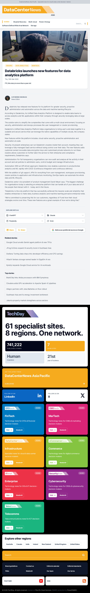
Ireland (35, 544)
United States (75, 544)
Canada (19, 544)
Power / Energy (44, 22)
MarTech (35, 65)
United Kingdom (60, 544)
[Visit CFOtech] (17, 408)
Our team (50, 571)
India (27, 544)
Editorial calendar (53, 566)
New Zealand (46, 544)
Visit (7, 430)
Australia (9, 544)
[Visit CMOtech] (61, 408)
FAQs (7, 571)
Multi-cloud (33, 22)
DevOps (9, 65)
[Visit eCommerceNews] (61, 441)
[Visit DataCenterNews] (17, 441)
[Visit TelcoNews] (17, 506)
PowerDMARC (72, 590)
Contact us (30, 566)
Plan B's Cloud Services (43, 590)
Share (11, 230)
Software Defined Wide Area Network (15, 25)
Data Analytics (22, 65)
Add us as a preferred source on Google (69, 230)
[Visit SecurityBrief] (61, 473)
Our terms (71, 571)
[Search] (85, 23)
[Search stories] (83, 555)
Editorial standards (74, 566)
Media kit (19, 430)
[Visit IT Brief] (17, 473)
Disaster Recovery (19, 22)
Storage (33, 25)
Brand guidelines (11, 566)
